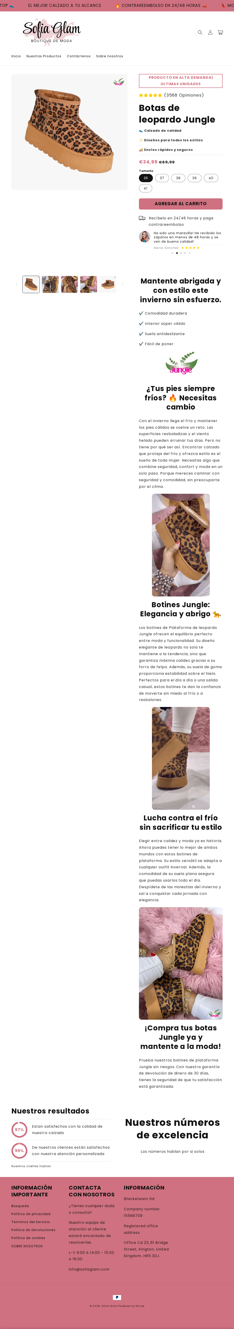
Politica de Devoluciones (33, 1230)
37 (162, 178)
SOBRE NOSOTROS (27, 1246)
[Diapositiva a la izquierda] (16, 284)
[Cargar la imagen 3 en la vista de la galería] (69, 284)
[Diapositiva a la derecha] (122, 284)
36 (146, 178)
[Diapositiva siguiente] (189, 253)
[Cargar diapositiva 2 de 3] (181, 253)
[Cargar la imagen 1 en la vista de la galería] (31, 284)
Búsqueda (20, 1206)
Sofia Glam (110, 1306)
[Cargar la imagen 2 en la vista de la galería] (50, 284)
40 (211, 178)
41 (145, 188)
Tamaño (146, 171)
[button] (200, 32)
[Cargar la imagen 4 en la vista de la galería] (88, 284)
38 (178, 178)
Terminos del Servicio (30, 1222)
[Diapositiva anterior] (172, 253)
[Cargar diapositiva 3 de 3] (185, 253)
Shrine (140, 1306)
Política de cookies (28, 1238)
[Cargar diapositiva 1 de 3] (177, 253)
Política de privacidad (31, 1214)
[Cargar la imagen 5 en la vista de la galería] (107, 284)
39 (194, 178)
